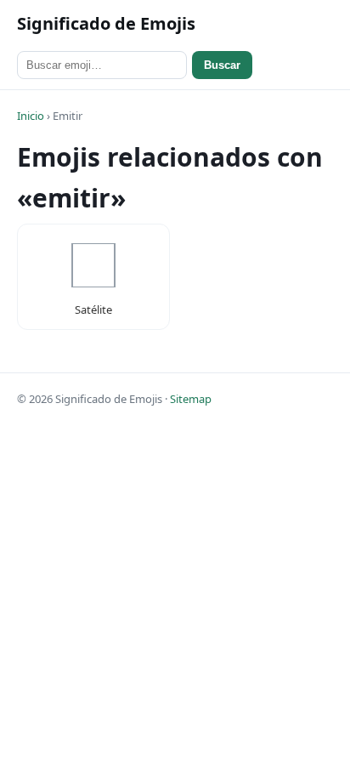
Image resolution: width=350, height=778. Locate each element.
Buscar (222, 65)
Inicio (30, 115)
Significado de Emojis (106, 23)
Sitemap (191, 398)
